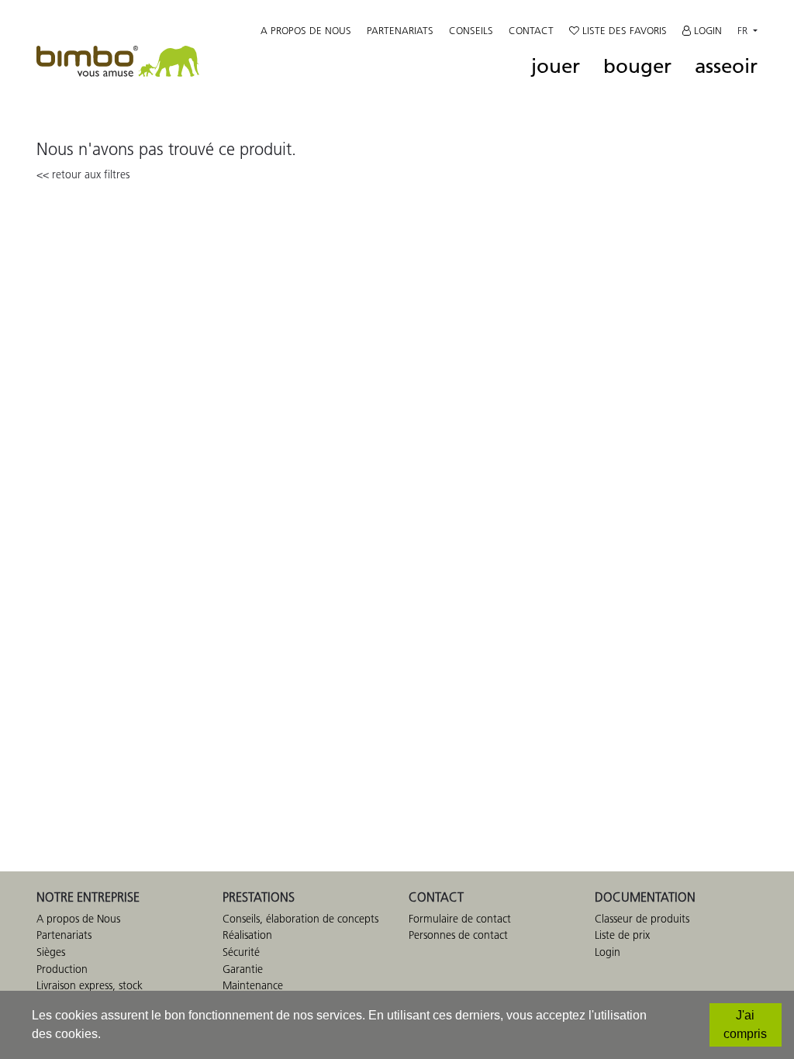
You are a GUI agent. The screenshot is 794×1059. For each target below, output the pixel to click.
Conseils (471, 30)
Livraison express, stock (89, 985)
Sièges (50, 952)
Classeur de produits (642, 919)
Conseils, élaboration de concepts (300, 919)
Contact (531, 30)
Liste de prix (622, 935)
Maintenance (253, 985)
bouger (637, 67)
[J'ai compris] (745, 1025)
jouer (555, 67)
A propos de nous (306, 30)
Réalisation (247, 935)
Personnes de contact (458, 935)
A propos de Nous (78, 919)
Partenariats (400, 30)
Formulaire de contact (460, 919)
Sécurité (241, 952)
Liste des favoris (623, 30)
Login (706, 30)
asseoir (726, 67)
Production (62, 969)
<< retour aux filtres (82, 174)
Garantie (243, 969)
